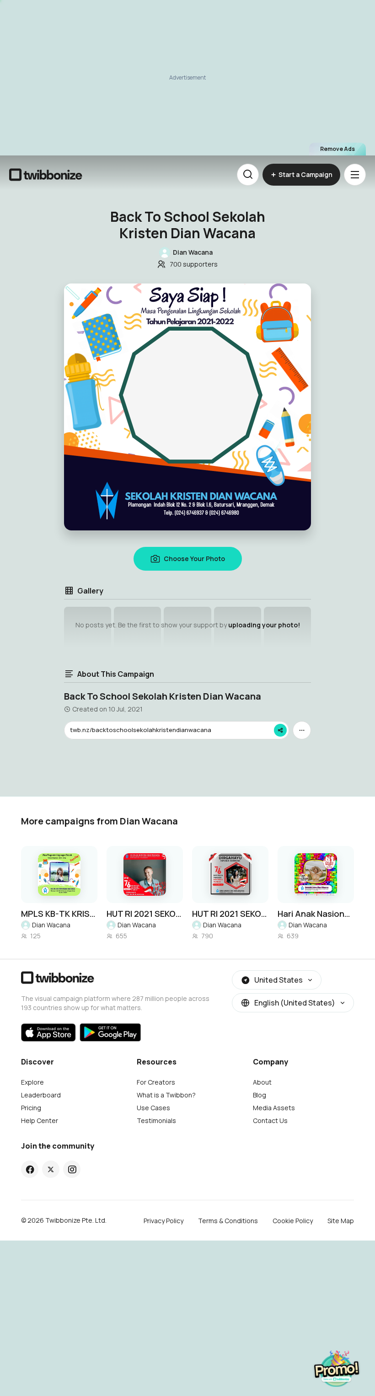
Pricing (31, 1107)
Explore (32, 1082)
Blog (259, 1095)
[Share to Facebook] (30, 1169)
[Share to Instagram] (72, 1169)
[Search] (248, 175)
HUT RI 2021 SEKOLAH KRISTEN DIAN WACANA (145, 914)
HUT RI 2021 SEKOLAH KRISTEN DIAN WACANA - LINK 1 (230, 914)
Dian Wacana (51, 924)
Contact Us (270, 1120)
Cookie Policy (293, 1220)
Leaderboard (41, 1095)
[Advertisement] (187, 78)
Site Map (340, 1220)
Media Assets (274, 1107)
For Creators (156, 1082)
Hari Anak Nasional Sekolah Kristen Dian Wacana (316, 914)
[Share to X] (50, 1169)
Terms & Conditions (228, 1220)
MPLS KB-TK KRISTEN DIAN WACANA (59, 914)
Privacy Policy (163, 1220)
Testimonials (156, 1120)
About (262, 1082)
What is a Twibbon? (166, 1095)
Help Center (39, 1120)
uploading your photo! (264, 624)
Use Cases (153, 1107)
